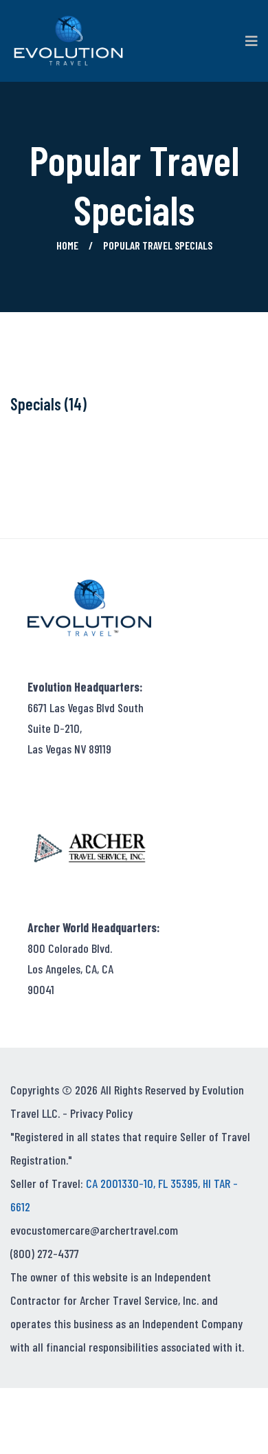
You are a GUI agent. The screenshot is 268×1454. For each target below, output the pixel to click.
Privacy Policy (101, 1113)
